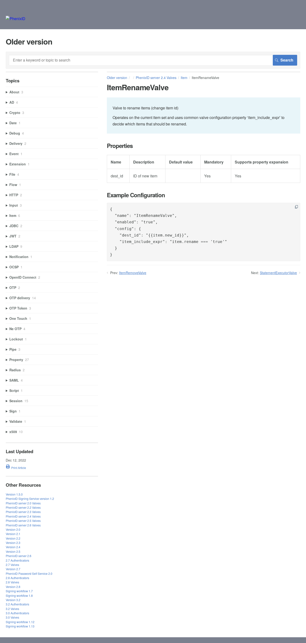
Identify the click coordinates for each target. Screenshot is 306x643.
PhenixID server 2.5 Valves (23, 521)
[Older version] (15, 18)
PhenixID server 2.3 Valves (23, 512)
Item (184, 77)
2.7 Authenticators (17, 560)
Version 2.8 (13, 587)
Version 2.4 (13, 547)
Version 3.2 (13, 600)
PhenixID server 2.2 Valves (23, 507)
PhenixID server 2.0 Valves (23, 503)
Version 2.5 (13, 551)
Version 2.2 (13, 538)
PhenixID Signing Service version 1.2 (30, 498)
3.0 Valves (12, 617)
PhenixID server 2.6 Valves (23, 525)
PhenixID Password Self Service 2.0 (29, 573)
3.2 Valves (12, 609)
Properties (120, 145)
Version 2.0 (13, 529)
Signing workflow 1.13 (20, 626)
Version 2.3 (13, 543)
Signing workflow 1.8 (19, 595)
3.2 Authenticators (17, 604)
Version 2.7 (13, 569)
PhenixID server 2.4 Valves (156, 77)
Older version (117, 77)
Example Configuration (136, 195)
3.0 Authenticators (17, 613)
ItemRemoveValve (132, 272)
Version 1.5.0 (14, 494)
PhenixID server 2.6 (18, 556)
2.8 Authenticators (17, 578)
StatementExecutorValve (278, 272)
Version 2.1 (13, 534)
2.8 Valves (12, 582)
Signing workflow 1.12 (20, 622)
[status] (203, 115)
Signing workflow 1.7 (19, 591)
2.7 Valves (12, 565)
